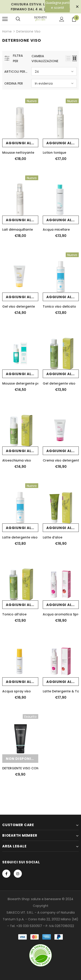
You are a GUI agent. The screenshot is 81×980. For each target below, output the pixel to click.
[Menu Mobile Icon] (5, 19)
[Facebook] (6, 874)
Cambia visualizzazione (45, 58)
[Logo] (40, 19)
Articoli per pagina (16, 71)
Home (7, 31)
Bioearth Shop (18, 899)
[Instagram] (18, 874)
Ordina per (13, 83)
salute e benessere (46, 899)
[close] (77, 6)
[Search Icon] (18, 19)
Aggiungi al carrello (22, 143)
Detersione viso (28, 31)
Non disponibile (22, 758)
